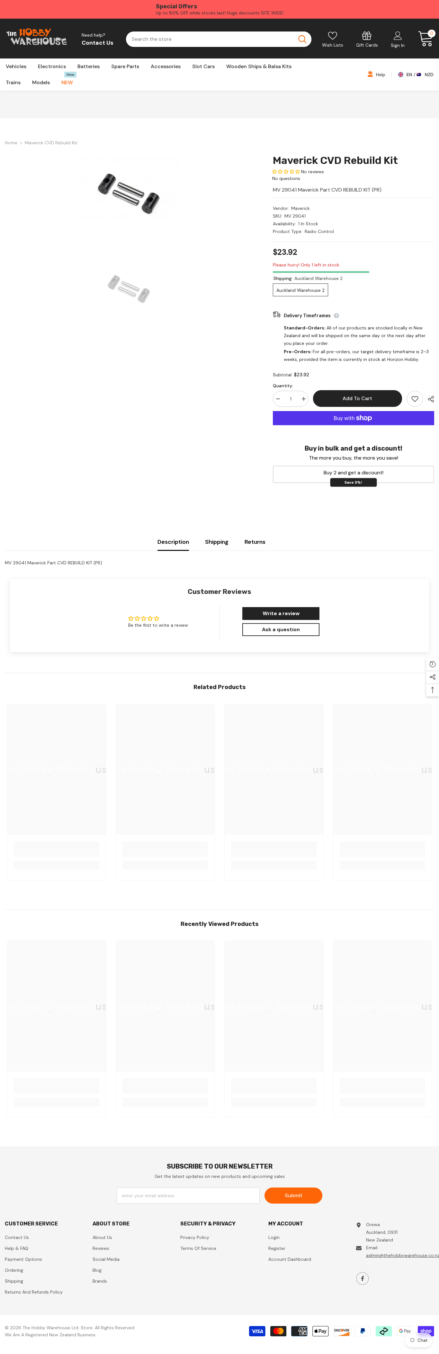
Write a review (281, 613)
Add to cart (359, 398)
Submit (293, 1195)
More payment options (353, 429)
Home (11, 143)
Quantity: (283, 386)
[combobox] (209, 39)
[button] (286, 172)
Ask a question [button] (281, 629)
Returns (255, 542)
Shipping (216, 542)
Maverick (300, 208)
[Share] (428, 399)
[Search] (218, 39)
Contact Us (97, 43)
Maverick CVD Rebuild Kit (335, 160)
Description (173, 542)
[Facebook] (362, 1278)
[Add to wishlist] (415, 399)
